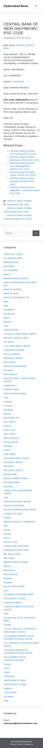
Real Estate (9, 558)
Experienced (9, 385)
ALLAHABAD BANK (13, 258)
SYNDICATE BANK (12, 602)
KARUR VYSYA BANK (14, 505)
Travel (6, 672)
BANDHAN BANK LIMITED (16, 278)
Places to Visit (10, 542)
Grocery (7, 426)
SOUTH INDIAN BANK (14, 586)
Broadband (9, 309)
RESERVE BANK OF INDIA (16, 562)
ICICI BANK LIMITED (13, 462)
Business (8, 322)
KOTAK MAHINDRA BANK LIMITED (20, 509)
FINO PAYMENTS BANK (15, 393)
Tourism (7, 664)
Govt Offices (10, 422)
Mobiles (7, 518)
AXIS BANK (9, 266)
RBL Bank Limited (12, 554)
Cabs (6, 326)
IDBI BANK (8, 466)
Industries (8, 486)
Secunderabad (11, 574)
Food (6, 397)
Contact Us (28, 744)
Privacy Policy (16, 744)
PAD (6, 526)
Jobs (6, 497)
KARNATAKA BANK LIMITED (17, 501)
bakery (7, 274)
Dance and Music (12, 354)
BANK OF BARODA (13, 289)
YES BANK (9, 696)
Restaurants (9, 570)
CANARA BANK (11, 330)
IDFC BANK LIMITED (13, 470)
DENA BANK (9, 362)
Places (7, 538)
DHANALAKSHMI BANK (15, 366)
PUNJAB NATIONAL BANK (16, 550)
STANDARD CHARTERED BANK (19, 594)
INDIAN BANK (10, 474)
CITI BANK (8, 342)
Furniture (8, 405)
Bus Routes (9, 314)
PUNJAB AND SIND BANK (16, 546)
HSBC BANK (9, 454)
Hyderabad (12, 204)
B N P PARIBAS (11, 270)
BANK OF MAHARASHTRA (16, 297)
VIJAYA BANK (10, 692)
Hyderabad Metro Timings (16, 458)
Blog (6, 305)
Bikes (6, 301)
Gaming (7, 414)
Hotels (7, 450)
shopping (8, 582)
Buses (6, 318)
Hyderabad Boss (16, 6)
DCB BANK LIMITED (13, 358)
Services (8, 578)
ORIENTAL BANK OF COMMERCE (19, 522)
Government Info (12, 418)
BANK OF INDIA (11, 293)
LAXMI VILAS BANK (13, 513)
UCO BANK (9, 676)
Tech (6, 614)
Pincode (7, 534)
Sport (6, 590)
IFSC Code (24, 204)
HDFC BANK (9, 434)
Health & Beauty (11, 438)
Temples (8, 625)
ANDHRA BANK (11, 262)
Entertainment (10, 374)
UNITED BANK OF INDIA (15, 684)
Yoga (6, 700)
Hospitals (8, 446)
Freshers (8, 401)
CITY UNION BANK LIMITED (17, 346)
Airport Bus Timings (13, 254)
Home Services (11, 442)
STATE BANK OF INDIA (14, 598)
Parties (7, 530)
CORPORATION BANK (14, 350)
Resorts (7, 566)
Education (8, 370)
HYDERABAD (17, 81)
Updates (8, 688)
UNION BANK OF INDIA (15, 680)
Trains (6, 668)
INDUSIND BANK (12, 482)
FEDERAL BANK (11, 389)
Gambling (8, 410)
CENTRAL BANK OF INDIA (19, 201)
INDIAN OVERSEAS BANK (16, 478)
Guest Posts (9, 430)
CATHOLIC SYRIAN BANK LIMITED (20, 334)
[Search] (36, 233)
